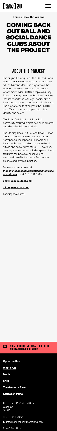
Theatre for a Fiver (14, 387)
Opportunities (11, 361)
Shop (6, 380)
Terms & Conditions (12, 428)
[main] (28, 174)
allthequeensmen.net (16, 187)
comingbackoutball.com (17, 180)
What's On (9, 367)
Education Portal (13, 393)
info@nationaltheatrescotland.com (23, 421)
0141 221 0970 (12, 416)
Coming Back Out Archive (29, 17)
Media (6, 374)
